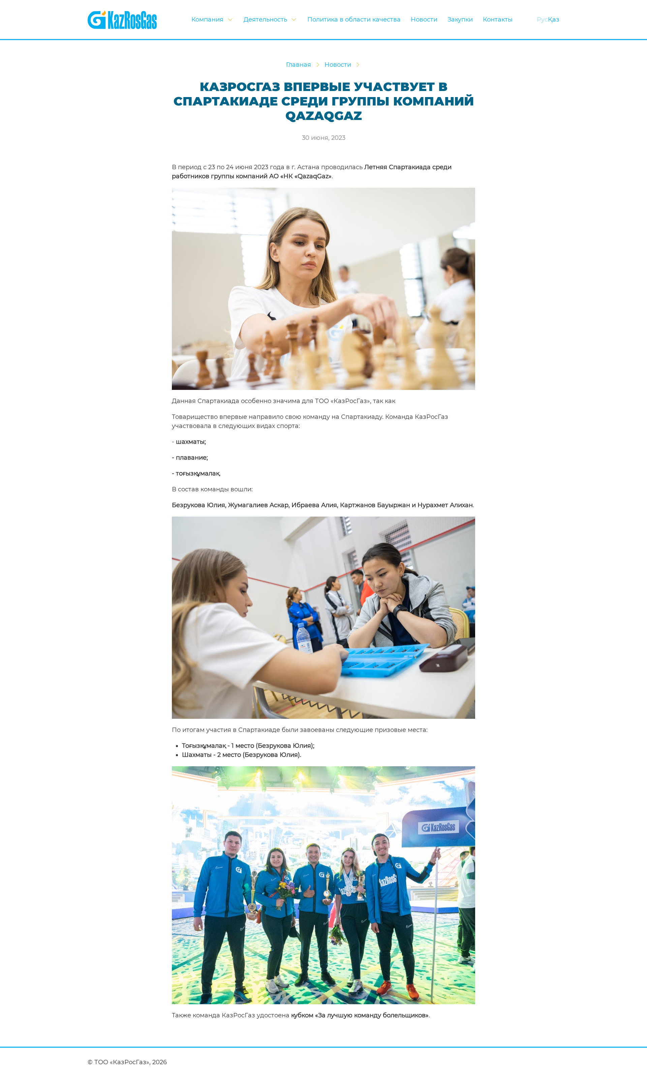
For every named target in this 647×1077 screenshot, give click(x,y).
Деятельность (265, 19)
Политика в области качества (354, 19)
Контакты (498, 19)
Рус (542, 19)
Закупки (460, 19)
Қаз (553, 19)
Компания (207, 19)
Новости (424, 19)
